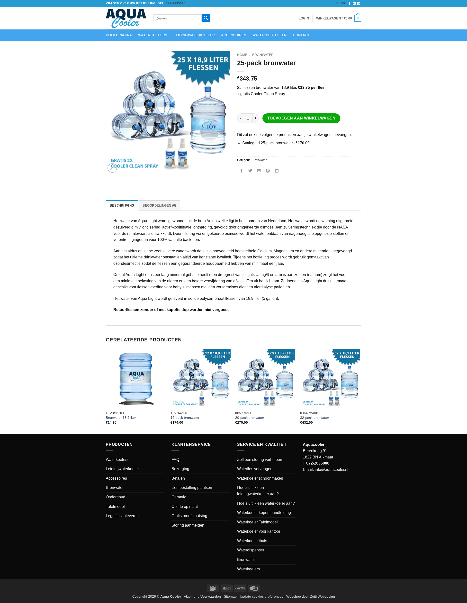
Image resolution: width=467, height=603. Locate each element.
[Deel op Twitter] (250, 171)
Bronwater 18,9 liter (121, 418)
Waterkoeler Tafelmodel (257, 522)
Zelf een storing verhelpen (259, 459)
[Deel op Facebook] (242, 171)
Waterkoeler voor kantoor (258, 531)
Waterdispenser (250, 550)
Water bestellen (269, 35)
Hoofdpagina (119, 35)
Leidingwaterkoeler (194, 35)
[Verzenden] (206, 18)
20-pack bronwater (249, 418)
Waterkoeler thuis (252, 541)
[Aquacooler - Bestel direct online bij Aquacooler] (126, 18)
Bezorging (180, 469)
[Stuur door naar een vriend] (259, 171)
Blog (340, 3)
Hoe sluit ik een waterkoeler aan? (266, 503)
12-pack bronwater (185, 418)
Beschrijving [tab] (122, 205)
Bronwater (263, 55)
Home (242, 55)
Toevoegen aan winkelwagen (301, 118)
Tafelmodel (115, 506)
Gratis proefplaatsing (189, 516)
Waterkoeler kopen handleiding (264, 513)
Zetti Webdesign (322, 596)
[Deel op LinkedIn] (277, 171)
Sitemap (230, 596)
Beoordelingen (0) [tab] (159, 205)
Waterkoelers (152, 35)
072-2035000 (176, 3)
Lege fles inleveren (122, 516)
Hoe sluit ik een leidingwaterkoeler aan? (258, 490)
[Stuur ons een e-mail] (354, 3)
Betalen (178, 478)
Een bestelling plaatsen (191, 487)
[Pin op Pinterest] (268, 171)
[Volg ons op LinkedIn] (358, 3)
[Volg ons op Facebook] (349, 3)
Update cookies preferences (261, 596)
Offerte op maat (184, 506)
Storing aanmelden (187, 525)
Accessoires (233, 35)
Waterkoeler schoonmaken (260, 478)
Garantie (178, 497)
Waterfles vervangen (254, 469)
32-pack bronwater (314, 418)
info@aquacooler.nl (331, 469)
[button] (338, 18)
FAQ (175, 459)
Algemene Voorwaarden (202, 596)
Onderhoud (115, 497)
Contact (301, 35)
